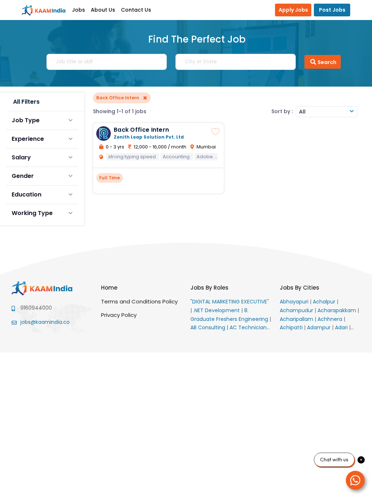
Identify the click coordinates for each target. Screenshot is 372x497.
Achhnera (331, 319)
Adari (342, 327)
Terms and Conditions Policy (139, 301)
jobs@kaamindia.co (45, 322)
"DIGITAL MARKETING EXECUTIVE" (229, 301)
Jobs (78, 9)
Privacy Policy (119, 315)
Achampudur (297, 310)
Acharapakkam (337, 310)
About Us (103, 9)
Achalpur (325, 301)
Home (109, 287)
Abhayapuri (295, 301)
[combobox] (326, 111)
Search (327, 62)
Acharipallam (297, 319)
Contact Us (136, 9)
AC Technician (249, 327)
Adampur (319, 327)
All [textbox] (302, 111)
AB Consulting (208, 327)
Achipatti (292, 327)
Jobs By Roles (209, 287)
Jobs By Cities (299, 287)
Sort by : (282, 111)
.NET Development (217, 310)
